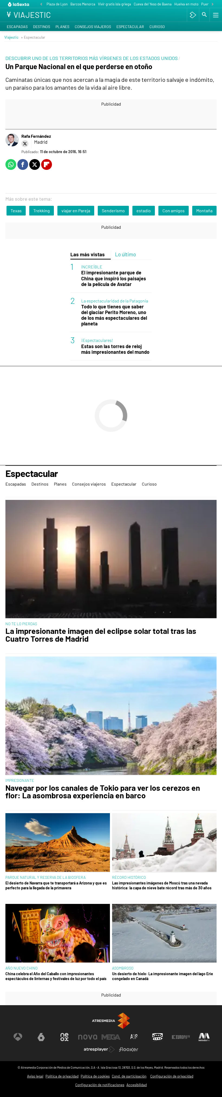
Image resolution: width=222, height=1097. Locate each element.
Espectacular (130, 26)
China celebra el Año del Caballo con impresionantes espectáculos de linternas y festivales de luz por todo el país (55, 976)
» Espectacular (33, 37)
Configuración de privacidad (171, 1076)
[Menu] (215, 15)
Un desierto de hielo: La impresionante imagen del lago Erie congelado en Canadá (162, 976)
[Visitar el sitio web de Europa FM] (180, 1037)
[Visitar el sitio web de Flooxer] (128, 1049)
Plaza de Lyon (57, 4)
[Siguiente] (212, 4)
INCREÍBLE (91, 266)
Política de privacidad (62, 1076)
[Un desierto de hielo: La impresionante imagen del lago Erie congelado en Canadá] (164, 933)
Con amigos (173, 210)
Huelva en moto (186, 4)
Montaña (204, 210)
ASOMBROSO (122, 968)
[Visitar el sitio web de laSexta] (41, 1037)
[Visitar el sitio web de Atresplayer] (99, 1049)
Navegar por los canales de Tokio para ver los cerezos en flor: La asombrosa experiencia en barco (102, 792)
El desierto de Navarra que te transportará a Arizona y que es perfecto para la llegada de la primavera (56, 885)
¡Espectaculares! (97, 340)
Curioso (157, 26)
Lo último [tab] (125, 254)
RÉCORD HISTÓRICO (129, 877)
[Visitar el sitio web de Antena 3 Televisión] (17, 1037)
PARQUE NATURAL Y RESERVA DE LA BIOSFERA (45, 877)
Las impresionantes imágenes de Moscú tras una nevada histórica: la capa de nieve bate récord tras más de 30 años (161, 885)
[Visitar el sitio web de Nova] (87, 1037)
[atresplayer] (193, 15)
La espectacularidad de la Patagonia (114, 300)
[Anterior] (41, 4)
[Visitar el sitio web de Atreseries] (134, 1037)
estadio (143, 210)
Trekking (41, 210)
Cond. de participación (129, 1076)
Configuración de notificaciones (99, 1085)
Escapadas (17, 26)
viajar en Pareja (75, 210)
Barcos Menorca (82, 4)
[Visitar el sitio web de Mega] (111, 1037)
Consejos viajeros (93, 26)
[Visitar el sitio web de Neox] (64, 1037)
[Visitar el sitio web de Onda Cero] (157, 1037)
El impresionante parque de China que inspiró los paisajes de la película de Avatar (113, 278)
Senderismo (113, 210)
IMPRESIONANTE (19, 780)
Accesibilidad (136, 1085)
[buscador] (204, 15)
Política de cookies (95, 1076)
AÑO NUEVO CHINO (21, 968)
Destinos (41, 26)
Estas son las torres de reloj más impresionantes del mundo (115, 349)
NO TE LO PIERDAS (21, 623)
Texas (16, 210)
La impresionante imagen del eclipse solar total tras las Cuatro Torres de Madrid (100, 635)
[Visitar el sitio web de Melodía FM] (204, 1037)
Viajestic (11, 37)
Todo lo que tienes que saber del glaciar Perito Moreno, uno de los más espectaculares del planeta (114, 315)
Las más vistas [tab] (87, 254)
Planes (62, 26)
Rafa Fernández (36, 136)
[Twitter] (24, 143)
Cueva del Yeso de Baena (153, 4)
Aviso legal (35, 1076)
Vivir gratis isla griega (114, 4)
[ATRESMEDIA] (111, 1021)
